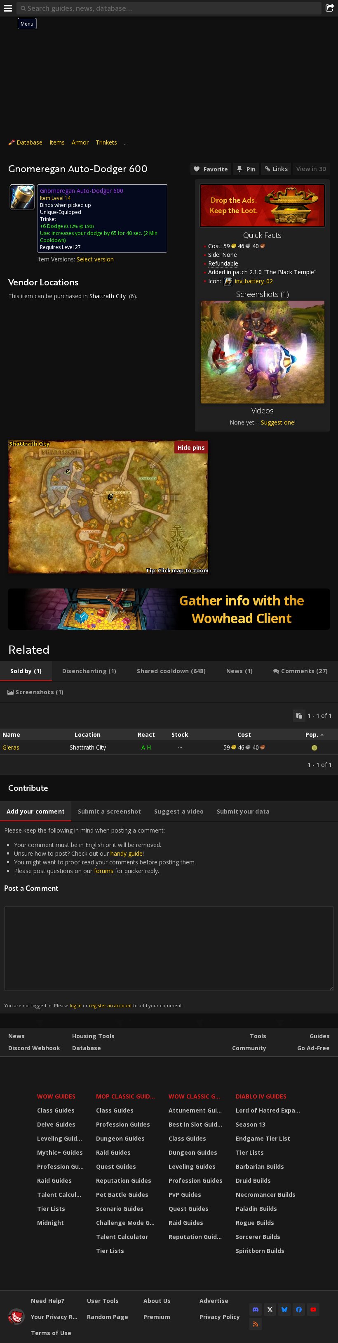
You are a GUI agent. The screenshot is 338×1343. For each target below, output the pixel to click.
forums (103, 871)
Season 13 (250, 1124)
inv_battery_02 (253, 281)
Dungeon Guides (120, 1138)
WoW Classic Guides (197, 1096)
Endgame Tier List (263, 1138)
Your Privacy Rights (56, 1317)
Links (280, 169)
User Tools (103, 1301)
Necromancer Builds (266, 1194)
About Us (157, 1301)
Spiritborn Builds (260, 1251)
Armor (80, 142)
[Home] (16, 1322)
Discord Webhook (34, 1048)
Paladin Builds (256, 1208)
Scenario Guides (119, 1208)
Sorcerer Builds (258, 1237)
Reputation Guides (123, 1180)
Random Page (107, 1317)
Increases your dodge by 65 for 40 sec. (97, 233)
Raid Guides (54, 1180)
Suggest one (277, 422)
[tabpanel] (169, 739)
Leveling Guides (60, 1138)
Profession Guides (61, 1166)
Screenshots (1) (262, 294)
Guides (320, 1036)
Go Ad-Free (313, 1048)
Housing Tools (93, 1036)
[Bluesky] (284, 1309)
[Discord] (255, 1309)
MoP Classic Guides (126, 1096)
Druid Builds (253, 1180)
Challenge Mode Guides (127, 1223)
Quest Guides (116, 1166)
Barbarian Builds (260, 1166)
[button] (68, 471)
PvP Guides (185, 1194)
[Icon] (22, 197)
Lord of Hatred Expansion (269, 1110)
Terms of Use (51, 1333)
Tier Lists (51, 1208)
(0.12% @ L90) (78, 226)
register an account (110, 1005)
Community (249, 1048)
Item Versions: (57, 259)
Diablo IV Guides (261, 1096)
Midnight (50, 1223)
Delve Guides (56, 1124)
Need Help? (47, 1301)
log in (76, 1005)
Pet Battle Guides (122, 1194)
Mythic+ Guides (60, 1152)
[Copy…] (299, 715)
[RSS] (255, 1324)
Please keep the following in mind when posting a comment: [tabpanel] (100, 917)
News (16, 1036)
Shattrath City (107, 296)
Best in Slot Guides (196, 1124)
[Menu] (8, 8)
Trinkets (106, 142)
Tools (258, 1036)
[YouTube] (313, 1309)
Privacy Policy (220, 1317)
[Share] (330, 8)
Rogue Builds (255, 1223)
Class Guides (56, 1110)
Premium (156, 1317)
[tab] (26, 671)
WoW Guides (56, 1096)
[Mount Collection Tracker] (169, 609)
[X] (270, 1309)
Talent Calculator (61, 1194)
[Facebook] (299, 1309)
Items (57, 142)
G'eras (10, 747)
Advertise (214, 1301)
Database (29, 142)
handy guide (126, 853)
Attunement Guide (196, 1110)
